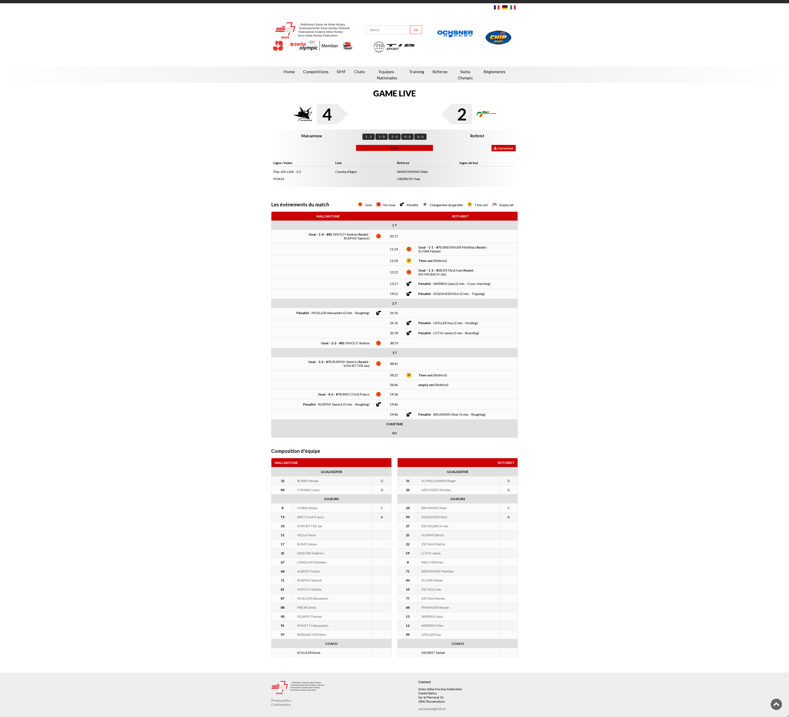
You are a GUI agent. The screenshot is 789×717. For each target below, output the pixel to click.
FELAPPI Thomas (309, 616)
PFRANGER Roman (435, 607)
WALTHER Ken (432, 562)
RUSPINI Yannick (309, 580)
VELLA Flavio (306, 535)
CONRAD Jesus (308, 490)
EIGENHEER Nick (434, 517)
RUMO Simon (307, 544)
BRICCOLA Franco (310, 517)
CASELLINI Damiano (311, 562)
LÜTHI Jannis (431, 553)
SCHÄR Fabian (432, 580)
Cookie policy (281, 704)
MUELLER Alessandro (312, 598)
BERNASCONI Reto (311, 634)
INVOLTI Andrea (309, 589)
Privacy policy (281, 700)
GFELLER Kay (431, 634)
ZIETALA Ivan (431, 589)
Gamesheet (505, 148)
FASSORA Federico (310, 553)
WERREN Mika (432, 625)
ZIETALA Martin (433, 544)
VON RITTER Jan (309, 526)
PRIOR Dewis (306, 607)
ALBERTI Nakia (308, 571)
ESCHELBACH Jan (434, 526)
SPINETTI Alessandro (312, 625)
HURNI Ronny (307, 508)
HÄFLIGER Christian (436, 490)
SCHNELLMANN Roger (438, 481)
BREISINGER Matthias (437, 571)
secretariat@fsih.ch (432, 709)
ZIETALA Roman (433, 598)
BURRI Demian (307, 481)
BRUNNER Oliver (434, 508)
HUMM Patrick (432, 535)
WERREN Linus (432, 616)
